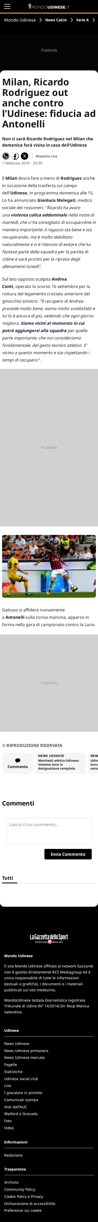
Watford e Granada (21, 1113)
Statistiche (13, 1071)
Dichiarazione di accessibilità (29, 1203)
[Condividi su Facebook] (15, 156)
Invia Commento (68, 854)
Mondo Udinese (20, 20)
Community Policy (19, 1189)
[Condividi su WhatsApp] (5, 156)
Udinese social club (21, 1078)
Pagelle (10, 1064)
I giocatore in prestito (23, 1092)
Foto (7, 1120)
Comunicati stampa (21, 1099)
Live (7, 1085)
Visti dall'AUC (15, 1106)
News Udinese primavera (26, 1050)
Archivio (11, 1182)
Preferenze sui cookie (23, 1210)
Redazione (13, 1155)
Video (9, 1127)
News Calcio (56, 19)
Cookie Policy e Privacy (23, 1196)
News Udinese (16, 1043)
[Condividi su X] (24, 156)
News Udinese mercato (24, 1057)
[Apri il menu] (7, 6)
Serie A (82, 19)
